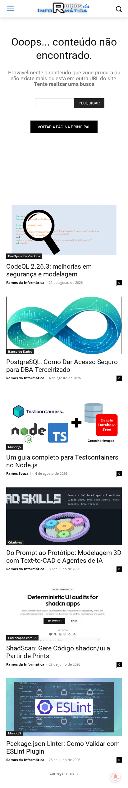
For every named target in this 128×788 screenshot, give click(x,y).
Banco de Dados (20, 351)
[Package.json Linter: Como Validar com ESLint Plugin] (64, 707)
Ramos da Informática (25, 282)
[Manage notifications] (115, 777)
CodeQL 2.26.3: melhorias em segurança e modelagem (49, 270)
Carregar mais (62, 773)
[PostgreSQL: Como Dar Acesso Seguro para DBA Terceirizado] (64, 325)
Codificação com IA (22, 638)
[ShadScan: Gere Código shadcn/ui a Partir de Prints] (64, 612)
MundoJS (14, 447)
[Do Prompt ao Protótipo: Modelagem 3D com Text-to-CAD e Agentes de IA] (64, 516)
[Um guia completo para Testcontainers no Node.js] (64, 421)
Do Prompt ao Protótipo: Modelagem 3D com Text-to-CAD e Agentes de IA (63, 556)
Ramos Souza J (18, 473)
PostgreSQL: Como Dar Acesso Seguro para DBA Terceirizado (62, 365)
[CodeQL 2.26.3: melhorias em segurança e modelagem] (64, 230)
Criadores (15, 542)
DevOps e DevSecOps (24, 256)
